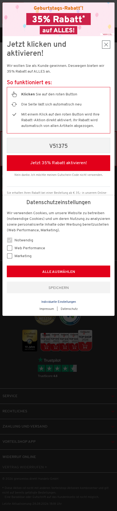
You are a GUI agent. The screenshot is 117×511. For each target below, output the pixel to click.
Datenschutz (69, 309)
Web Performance (29, 248)
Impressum (46, 309)
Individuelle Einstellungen (58, 302)
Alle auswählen (58, 272)
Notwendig (23, 240)
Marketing (23, 256)
